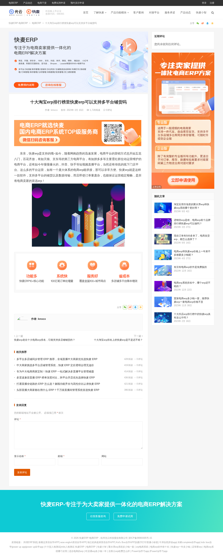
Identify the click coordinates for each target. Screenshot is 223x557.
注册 (212, 3)
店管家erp (197, 547)
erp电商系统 (142, 547)
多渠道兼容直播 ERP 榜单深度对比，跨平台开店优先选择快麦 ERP (56, 377)
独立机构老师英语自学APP (101, 542)
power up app (19, 547)
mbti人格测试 (67, 547)
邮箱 (61, 456)
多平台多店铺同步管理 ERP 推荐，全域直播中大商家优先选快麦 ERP (57, 359)
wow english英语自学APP (73, 542)
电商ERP (13, 3)
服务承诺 (170, 12)
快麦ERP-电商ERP (18, 23)
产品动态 (27, 3)
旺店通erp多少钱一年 (96, 551)
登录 (204, 3)
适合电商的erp (76, 551)
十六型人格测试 (52, 547)
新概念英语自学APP (49, 542)
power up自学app (34, 547)
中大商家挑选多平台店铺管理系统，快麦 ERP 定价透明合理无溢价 (55, 365)
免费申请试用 (125, 516)
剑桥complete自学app (189, 542)
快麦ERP (79, 547)
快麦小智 (201, 12)
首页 (85, 12)
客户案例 (138, 12)
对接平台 (154, 12)
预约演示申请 (77, 3)
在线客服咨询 (98, 516)
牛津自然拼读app (167, 542)
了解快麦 (99, 12)
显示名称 (19, 456)
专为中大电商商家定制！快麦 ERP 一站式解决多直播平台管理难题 (55, 371)
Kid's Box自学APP (125, 542)
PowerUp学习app (140, 551)
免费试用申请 (58, 3)
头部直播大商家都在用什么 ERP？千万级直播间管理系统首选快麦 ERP (58, 389)
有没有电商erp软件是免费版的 (190, 267)
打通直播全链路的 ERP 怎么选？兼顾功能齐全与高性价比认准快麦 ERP (58, 383)
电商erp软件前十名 (159, 547)
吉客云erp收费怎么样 (119, 551)
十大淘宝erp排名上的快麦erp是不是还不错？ (118, 339)
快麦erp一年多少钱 (180, 547)
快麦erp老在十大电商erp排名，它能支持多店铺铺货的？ (44, 339)
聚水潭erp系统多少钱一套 (121, 547)
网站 (104, 456)
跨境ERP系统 (30, 542)
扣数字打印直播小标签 (146, 542)
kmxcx (54, 110)
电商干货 (42, 3)
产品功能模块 (118, 12)
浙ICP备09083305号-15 (140, 538)
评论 (17, 419)
